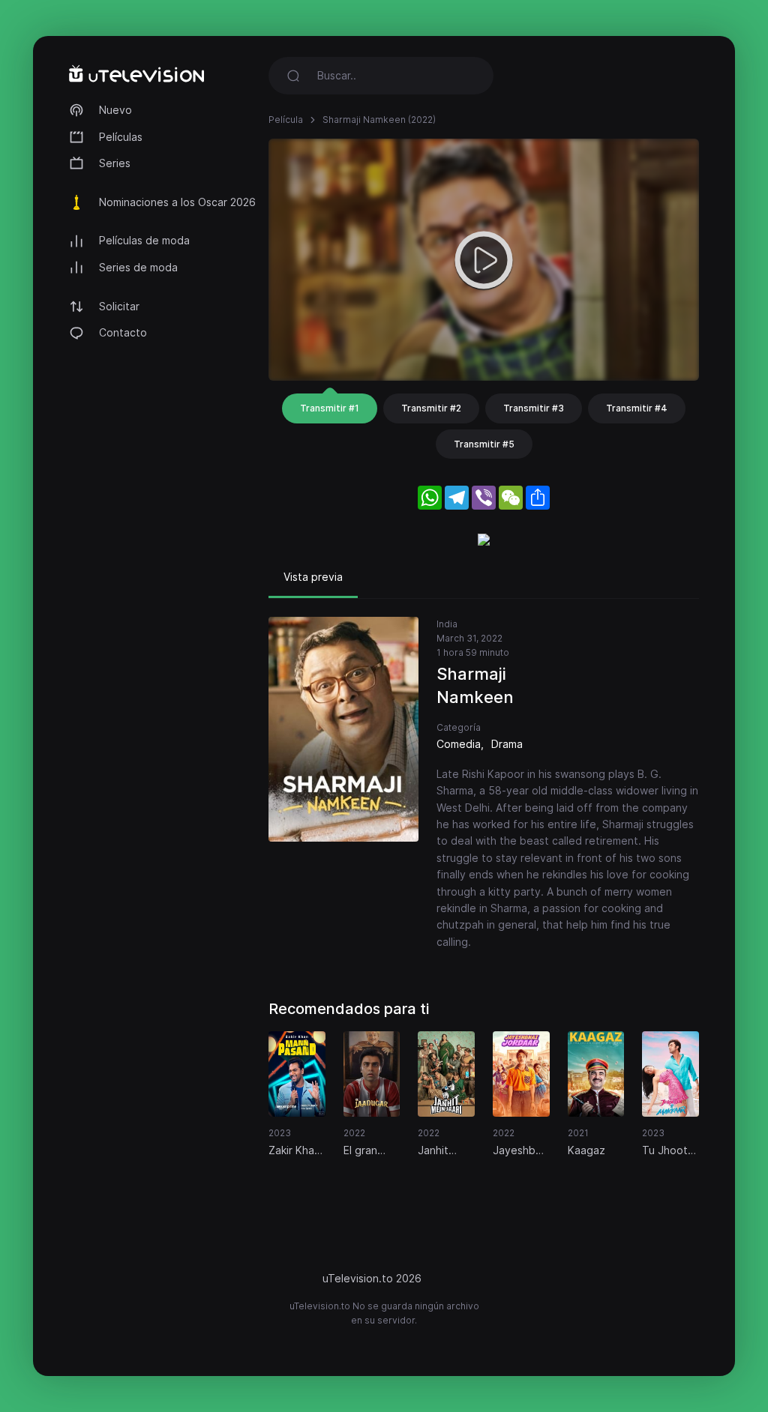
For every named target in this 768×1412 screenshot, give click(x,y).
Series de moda (138, 267)
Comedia (458, 743)
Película (285, 119)
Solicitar (119, 306)
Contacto (123, 332)
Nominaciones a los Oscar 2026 (177, 202)
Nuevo (115, 109)
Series (114, 163)
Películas (120, 136)
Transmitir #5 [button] (484, 444)
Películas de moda (144, 240)
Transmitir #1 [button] (329, 408)
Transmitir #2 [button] (431, 408)
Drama (507, 743)
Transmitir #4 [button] (637, 408)
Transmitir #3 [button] (533, 408)
